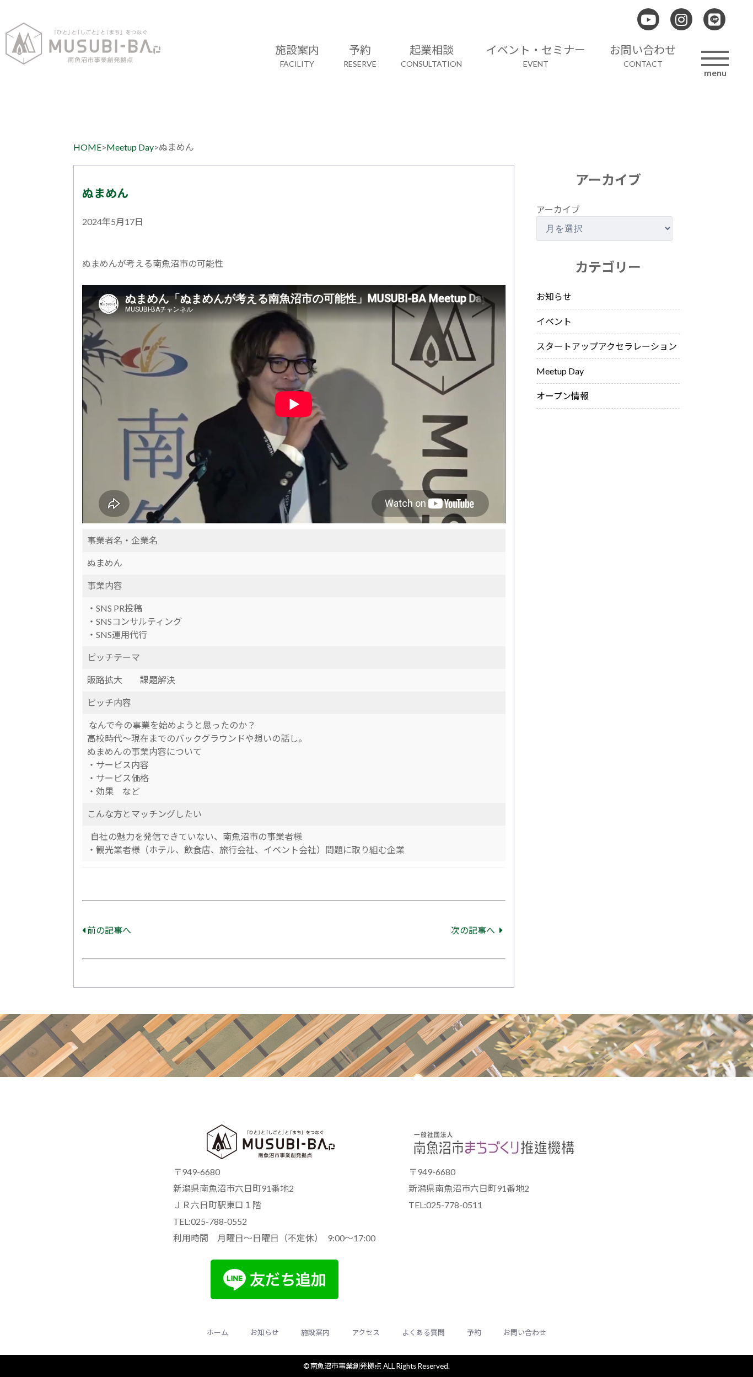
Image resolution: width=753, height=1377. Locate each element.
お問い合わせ (524, 1332)
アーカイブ (558, 209)
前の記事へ (108, 930)
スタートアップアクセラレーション (606, 346)
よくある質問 (423, 1332)
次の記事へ (474, 930)
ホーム (217, 1332)
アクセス (366, 1332)
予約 (474, 1332)
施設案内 (315, 1332)
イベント (554, 321)
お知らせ (554, 296)
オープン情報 (562, 395)
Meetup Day (130, 147)
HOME (87, 147)
